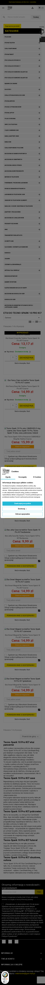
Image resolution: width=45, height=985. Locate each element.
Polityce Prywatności (9, 936)
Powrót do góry (30, 736)
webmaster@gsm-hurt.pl (25, 973)
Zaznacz (22, 317)
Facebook (4, 941)
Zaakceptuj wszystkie (22, 503)
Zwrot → (3, 969)
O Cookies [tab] (37, 477)
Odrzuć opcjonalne (22, 514)
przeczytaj (9, 461)
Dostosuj (21, 509)
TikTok (16, 941)
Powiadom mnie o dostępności (20, 467)
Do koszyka (26, 358)
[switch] (5, 981)
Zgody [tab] (7, 477)
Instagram (10, 941)
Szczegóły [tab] (22, 477)
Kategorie (12, 31)
